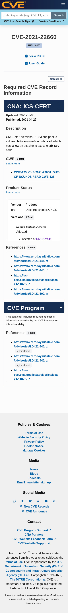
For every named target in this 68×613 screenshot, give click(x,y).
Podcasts (34, 478)
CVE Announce (36, 511)
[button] (63, 4)
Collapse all (56, 79)
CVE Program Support (33, 530)
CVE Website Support (33, 543)
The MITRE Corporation (26, 579)
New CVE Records (36, 506)
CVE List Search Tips (17, 21)
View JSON (37, 56)
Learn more (13, 163)
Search (59, 15)
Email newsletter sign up (34, 482)
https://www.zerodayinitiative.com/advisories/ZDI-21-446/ (37, 258)
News (34, 469)
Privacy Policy (34, 441)
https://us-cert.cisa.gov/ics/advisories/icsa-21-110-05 (36, 280)
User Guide (36, 63)
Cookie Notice (34, 446)
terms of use (14, 562)
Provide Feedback (50, 21)
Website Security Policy (34, 437)
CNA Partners (34, 534)
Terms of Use (34, 433)
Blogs (34, 473)
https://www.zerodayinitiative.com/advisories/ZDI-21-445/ (37, 268)
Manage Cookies (34, 450)
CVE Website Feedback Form (33, 539)
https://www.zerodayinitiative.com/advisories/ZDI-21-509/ (37, 291)
